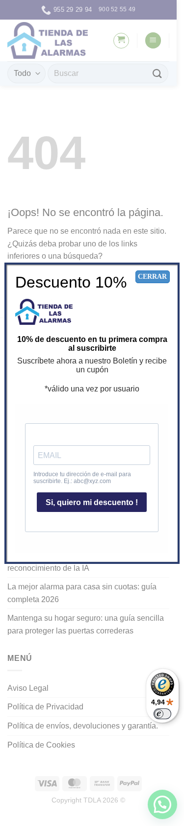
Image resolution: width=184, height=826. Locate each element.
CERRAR (152, 276)
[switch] (162, 713)
